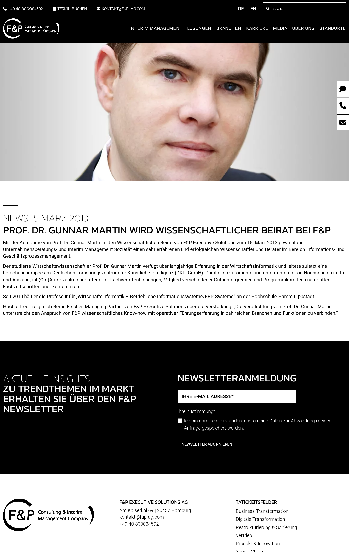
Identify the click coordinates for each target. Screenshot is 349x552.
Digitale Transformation (260, 519)
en (253, 9)
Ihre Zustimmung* (196, 411)
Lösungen (199, 29)
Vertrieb (244, 535)
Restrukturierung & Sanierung (266, 527)
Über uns (303, 29)
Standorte (332, 29)
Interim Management (156, 29)
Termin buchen (72, 9)
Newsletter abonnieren (207, 444)
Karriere (257, 29)
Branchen (228, 29)
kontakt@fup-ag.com (123, 9)
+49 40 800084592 (25, 9)
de (241, 9)
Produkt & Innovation (258, 543)
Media (280, 29)
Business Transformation (262, 511)
